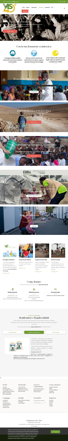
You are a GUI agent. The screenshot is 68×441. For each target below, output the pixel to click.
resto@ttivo (5, 400)
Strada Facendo (6, 407)
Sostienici (41, 7)
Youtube (51, 404)
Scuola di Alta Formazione (39, 388)
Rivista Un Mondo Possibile (23, 400)
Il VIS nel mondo (21, 387)
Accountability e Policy (7, 389)
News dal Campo (21, 391)
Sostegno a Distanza (53, 387)
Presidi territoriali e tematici (8, 391)
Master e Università (38, 390)
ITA (52, 7)
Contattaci (47, 7)
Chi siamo (5, 387)
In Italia (27, 7)
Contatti (51, 405)
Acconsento (55, 431)
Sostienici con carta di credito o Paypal (55, 295)
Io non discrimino (6, 403)
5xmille (50, 388)
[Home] (9, 6)
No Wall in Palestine (7, 404)
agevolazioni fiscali (43, 284)
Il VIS (23, 7)
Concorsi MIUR (21, 403)
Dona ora (25, 11)
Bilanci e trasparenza (7, 392)
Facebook (51, 400)
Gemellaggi (20, 401)
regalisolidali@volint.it (36, 326)
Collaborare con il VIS (22, 388)
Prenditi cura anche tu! (34, 195)
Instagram (51, 401)
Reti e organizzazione (7, 394)
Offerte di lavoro (37, 391)
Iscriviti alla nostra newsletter (39, 400)
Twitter (50, 403)
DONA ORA (10, 31)
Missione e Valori (6, 388)
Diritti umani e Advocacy (23, 389)
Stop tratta (5, 401)
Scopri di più (34, 91)
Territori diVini (6, 405)
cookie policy (22, 434)
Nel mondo (34, 7)
